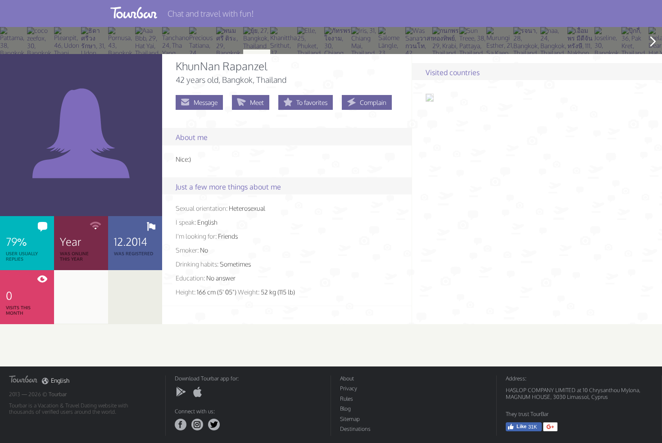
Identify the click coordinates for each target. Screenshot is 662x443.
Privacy (348, 388)
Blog (345, 408)
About (347, 378)
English (60, 380)
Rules (346, 398)
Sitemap (350, 419)
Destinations (355, 428)
